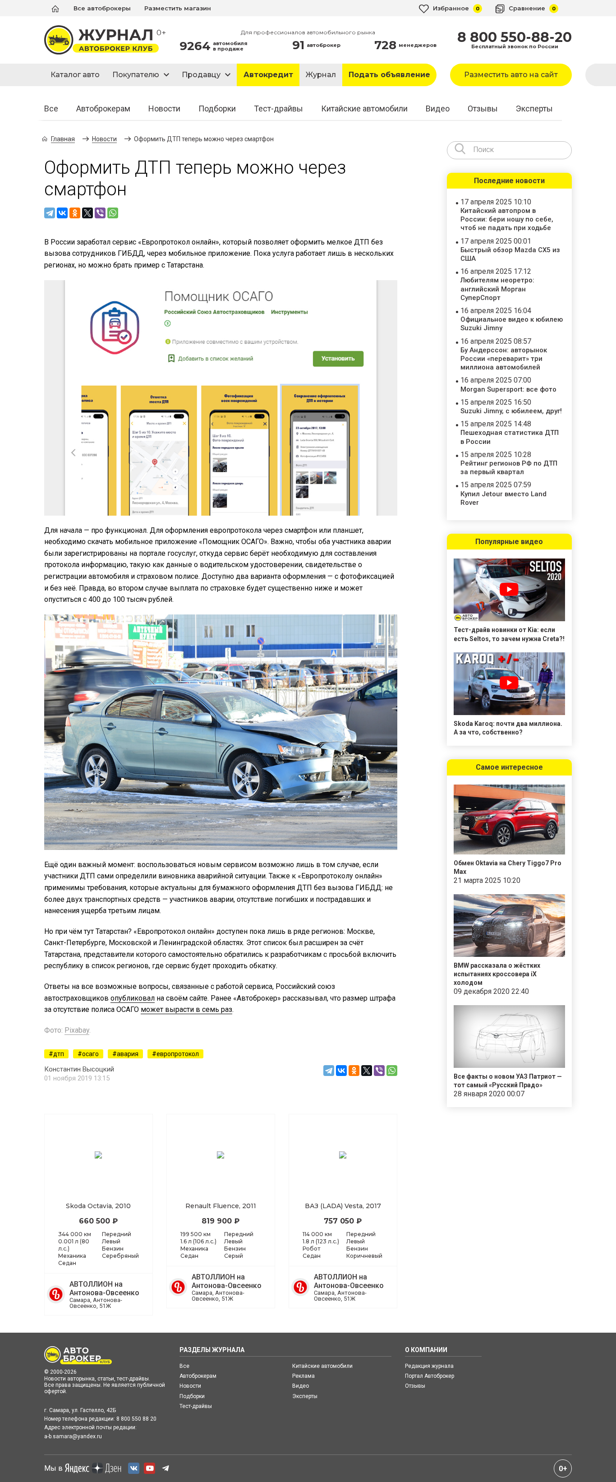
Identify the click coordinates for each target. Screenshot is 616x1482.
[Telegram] (49, 213)
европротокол (177, 1053)
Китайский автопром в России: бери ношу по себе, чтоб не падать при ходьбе (506, 219)
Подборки (217, 108)
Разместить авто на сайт (511, 74)
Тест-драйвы (278, 108)
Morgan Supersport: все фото (508, 389)
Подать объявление (389, 74)
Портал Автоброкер (429, 1376)
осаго (90, 1053)
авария (127, 1053)
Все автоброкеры (102, 8)
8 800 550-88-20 (514, 37)
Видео (438, 108)
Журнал (321, 74)
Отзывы (483, 108)
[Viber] (100, 213)
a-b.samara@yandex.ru (73, 1436)
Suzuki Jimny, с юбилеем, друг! (511, 411)
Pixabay (76, 1030)
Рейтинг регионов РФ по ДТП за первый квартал (508, 467)
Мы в (53, 1468)
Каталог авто (75, 74)
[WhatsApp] (112, 213)
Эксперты (534, 108)
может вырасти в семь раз (186, 1009)
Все (51, 108)
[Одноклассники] (74, 213)
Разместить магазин (177, 8)
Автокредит (268, 74)
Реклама (303, 1376)
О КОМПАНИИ (426, 1349)
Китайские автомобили (364, 108)
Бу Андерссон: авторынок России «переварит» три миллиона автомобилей (503, 358)
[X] (87, 213)
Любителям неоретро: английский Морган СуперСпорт (497, 288)
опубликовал (132, 998)
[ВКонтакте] (62, 213)
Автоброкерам (103, 108)
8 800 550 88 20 (136, 1419)
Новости (164, 108)
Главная (63, 139)
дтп (58, 1053)
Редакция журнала (429, 1366)
